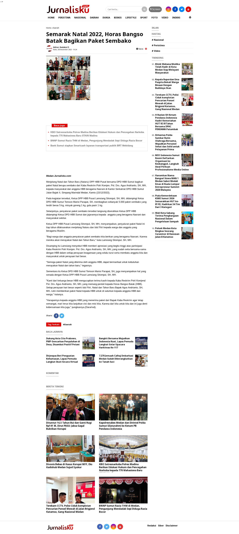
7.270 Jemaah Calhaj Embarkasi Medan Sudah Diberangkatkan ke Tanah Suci (116, 358)
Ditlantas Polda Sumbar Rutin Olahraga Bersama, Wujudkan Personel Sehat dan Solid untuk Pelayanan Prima (167, 142)
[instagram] (168, 9)
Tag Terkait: (54, 324)
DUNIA (106, 17)
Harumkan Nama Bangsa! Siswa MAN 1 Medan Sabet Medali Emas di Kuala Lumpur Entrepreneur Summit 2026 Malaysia (167, 182)
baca (140, 49)
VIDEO (165, 17)
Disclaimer (172, 525)
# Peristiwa (158, 45)
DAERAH (94, 17)
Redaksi (151, 525)
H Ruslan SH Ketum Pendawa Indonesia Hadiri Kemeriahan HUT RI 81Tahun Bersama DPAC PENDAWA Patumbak (166, 122)
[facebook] (175, 9)
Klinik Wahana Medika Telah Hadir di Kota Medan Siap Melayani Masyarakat (167, 68)
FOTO (154, 17)
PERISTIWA (64, 17)
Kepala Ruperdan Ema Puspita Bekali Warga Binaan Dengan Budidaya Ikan (167, 84)
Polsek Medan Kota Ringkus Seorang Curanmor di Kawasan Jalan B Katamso (167, 232)
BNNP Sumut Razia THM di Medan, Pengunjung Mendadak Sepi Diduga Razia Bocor (96, 140)
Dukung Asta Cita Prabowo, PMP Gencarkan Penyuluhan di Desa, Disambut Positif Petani (63, 341)
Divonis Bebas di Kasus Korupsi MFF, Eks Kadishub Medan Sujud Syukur (69, 466)
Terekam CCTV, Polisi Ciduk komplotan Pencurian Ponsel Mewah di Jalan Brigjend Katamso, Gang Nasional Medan (70, 508)
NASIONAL (80, 17)
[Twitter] (61, 315)
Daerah (56, 28)
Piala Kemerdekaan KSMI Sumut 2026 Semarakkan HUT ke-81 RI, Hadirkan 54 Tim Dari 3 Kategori (167, 201)
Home (48, 28)
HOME (51, 17)
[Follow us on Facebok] (100, 526)
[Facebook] (56, 315)
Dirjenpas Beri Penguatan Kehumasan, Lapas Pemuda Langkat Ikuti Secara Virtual (62, 358)
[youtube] (188, 9)
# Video (156, 50)
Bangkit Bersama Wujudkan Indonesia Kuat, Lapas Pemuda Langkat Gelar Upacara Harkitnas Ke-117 (116, 343)
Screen (156, 9)
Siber (161, 525)
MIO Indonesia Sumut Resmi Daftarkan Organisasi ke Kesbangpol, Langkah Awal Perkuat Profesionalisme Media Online (172, 162)
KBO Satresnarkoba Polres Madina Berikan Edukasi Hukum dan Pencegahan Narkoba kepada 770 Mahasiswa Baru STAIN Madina (122, 469)
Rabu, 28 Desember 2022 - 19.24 (65, 49)
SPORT (144, 17)
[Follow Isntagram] (113, 526)
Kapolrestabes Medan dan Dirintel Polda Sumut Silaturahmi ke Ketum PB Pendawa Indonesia (122, 425)
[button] (190, 16)
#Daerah (67, 324)
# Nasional (158, 39)
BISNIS (118, 17)
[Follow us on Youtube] (120, 526)
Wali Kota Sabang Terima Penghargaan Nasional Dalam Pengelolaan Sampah (167, 217)
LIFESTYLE (130, 17)
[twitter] (182, 9)
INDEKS (176, 17)
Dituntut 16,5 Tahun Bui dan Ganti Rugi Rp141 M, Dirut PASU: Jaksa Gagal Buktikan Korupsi (69, 425)
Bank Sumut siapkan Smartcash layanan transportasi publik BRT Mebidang (91, 145)
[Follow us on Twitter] (106, 526)
